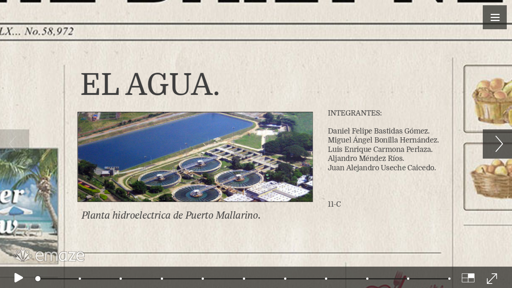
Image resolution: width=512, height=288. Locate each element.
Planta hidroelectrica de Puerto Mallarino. (170, 215)
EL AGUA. (150, 84)
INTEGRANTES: (383, 158)
